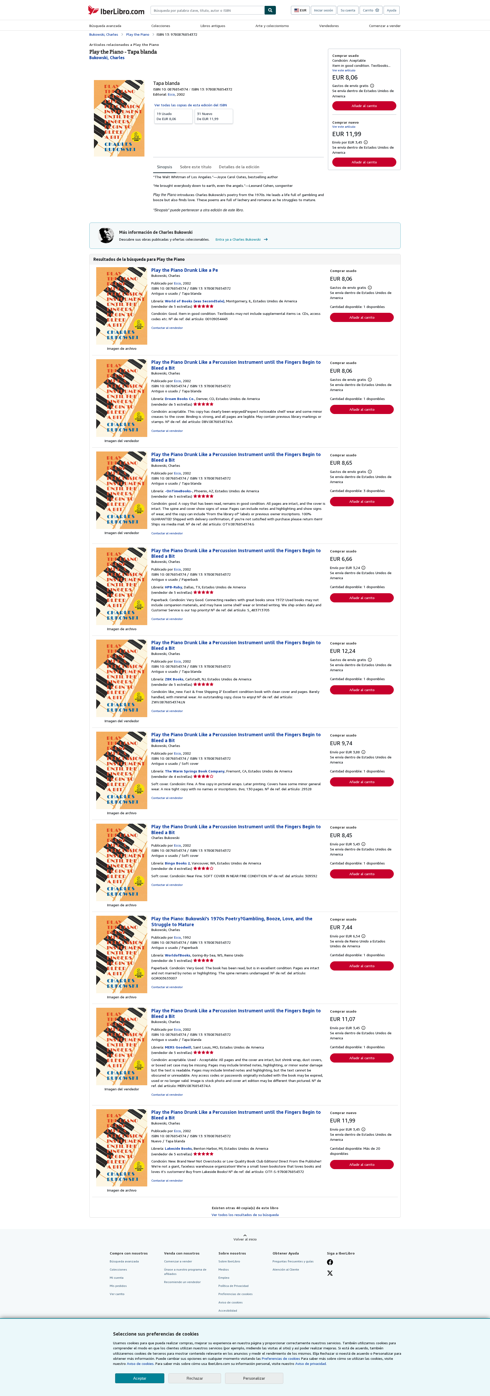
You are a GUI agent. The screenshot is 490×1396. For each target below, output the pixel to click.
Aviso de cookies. (140, 1363)
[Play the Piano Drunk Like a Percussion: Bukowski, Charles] (121, 435)
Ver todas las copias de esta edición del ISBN (190, 105)
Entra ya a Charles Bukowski (238, 239)
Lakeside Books (178, 1148)
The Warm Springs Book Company (195, 771)
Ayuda (391, 10)
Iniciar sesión (323, 10)
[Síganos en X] (330, 1273)
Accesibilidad (227, 1310)
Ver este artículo (344, 70)
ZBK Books (174, 679)
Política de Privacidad (233, 1286)
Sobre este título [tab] (195, 166)
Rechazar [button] (195, 1378)
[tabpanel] (238, 193)
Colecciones (160, 25)
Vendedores (329, 25)
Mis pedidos (118, 1286)
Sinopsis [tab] (164, 166)
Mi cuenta (117, 1277)
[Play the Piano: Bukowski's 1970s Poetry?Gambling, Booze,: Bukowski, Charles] (121, 992)
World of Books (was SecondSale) (194, 301)
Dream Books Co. (179, 398)
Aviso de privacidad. (311, 1363)
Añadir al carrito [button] (364, 106)
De (166, 116)
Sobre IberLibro (229, 1261)
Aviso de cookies (230, 1302)
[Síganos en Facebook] (330, 1263)
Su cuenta (348, 10)
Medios (223, 1269)
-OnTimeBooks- (178, 491)
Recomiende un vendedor (182, 1282)
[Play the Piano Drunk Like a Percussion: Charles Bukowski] (121, 900)
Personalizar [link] (254, 1378)
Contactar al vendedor (167, 328)
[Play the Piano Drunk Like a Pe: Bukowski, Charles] (121, 343)
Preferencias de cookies (281, 1358)
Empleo (223, 1277)
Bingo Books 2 (177, 863)
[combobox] (207, 10)
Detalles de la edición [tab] (239, 166)
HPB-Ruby (173, 587)
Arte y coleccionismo (272, 25)
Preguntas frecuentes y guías (293, 1261)
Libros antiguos (213, 25)
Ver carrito (117, 1294)
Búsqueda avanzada (105, 25)
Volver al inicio (245, 1239)
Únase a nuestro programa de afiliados (185, 1272)
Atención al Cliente (286, 1269)
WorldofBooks (177, 955)
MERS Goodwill (178, 1047)
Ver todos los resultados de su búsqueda (245, 1214)
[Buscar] (270, 10)
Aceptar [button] (139, 1378)
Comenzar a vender (385, 25)
